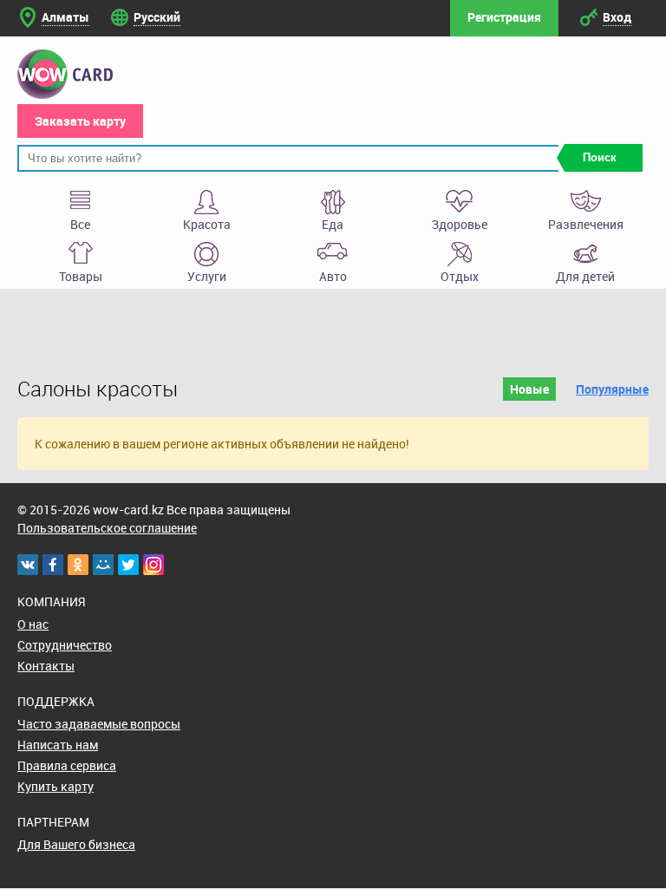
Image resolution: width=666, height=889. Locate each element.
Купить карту (55, 786)
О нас (33, 624)
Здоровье (459, 224)
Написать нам (57, 744)
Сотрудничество (64, 645)
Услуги (206, 276)
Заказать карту (80, 121)
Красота (207, 224)
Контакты (46, 665)
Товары (80, 276)
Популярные (612, 389)
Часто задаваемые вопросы (98, 724)
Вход (617, 17)
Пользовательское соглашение (107, 528)
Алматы (65, 17)
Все (80, 224)
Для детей (585, 276)
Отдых (460, 276)
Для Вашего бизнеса (76, 844)
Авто (333, 276)
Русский (157, 17)
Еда (332, 224)
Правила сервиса (66, 765)
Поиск (600, 157)
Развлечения (586, 224)
